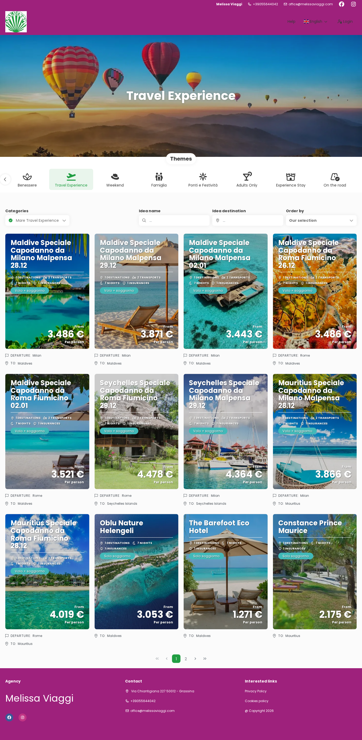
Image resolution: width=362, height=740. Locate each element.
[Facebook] (341, 4)
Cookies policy (256, 701)
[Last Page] (205, 658)
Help (291, 21)
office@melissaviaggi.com (311, 4)
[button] (5, 179)
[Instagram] (353, 4)
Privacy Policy (256, 691)
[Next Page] (195, 658)
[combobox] (247, 220)
